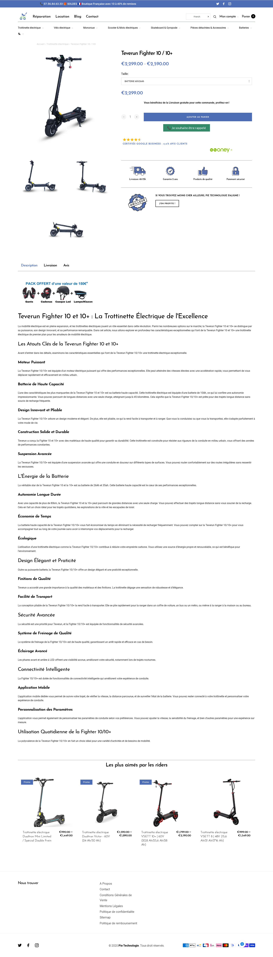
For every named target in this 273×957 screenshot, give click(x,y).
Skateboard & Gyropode (164, 27)
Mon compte (227, 16)
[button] (242, 943)
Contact (92, 16)
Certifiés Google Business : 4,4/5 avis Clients (155, 144)
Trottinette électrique (29, 27)
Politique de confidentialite (117, 912)
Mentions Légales (111, 906)
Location (62, 16)
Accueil (41, 44)
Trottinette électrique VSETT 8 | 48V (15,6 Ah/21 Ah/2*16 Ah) (213, 836)
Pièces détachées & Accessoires (208, 27)
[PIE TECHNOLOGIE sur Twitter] (217, 3)
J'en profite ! (167, 204)
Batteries (244, 27)
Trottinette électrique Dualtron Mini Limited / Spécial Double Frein (37, 836)
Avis (66, 265)
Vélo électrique (62, 27)
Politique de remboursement (118, 923)
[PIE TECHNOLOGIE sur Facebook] (223, 3)
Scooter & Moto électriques (123, 27)
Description (29, 265)
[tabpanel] (66, 99)
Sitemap (105, 917)
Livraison (50, 265)
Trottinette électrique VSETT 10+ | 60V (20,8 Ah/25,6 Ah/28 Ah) (154, 838)
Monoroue (89, 27)
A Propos (106, 883)
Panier (248, 16)
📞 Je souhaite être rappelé (186, 128)
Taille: (124, 73)
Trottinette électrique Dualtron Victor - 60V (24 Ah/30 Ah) (96, 836)
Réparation (42, 16)
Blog (77, 16)
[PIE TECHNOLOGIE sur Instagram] (229, 3)
